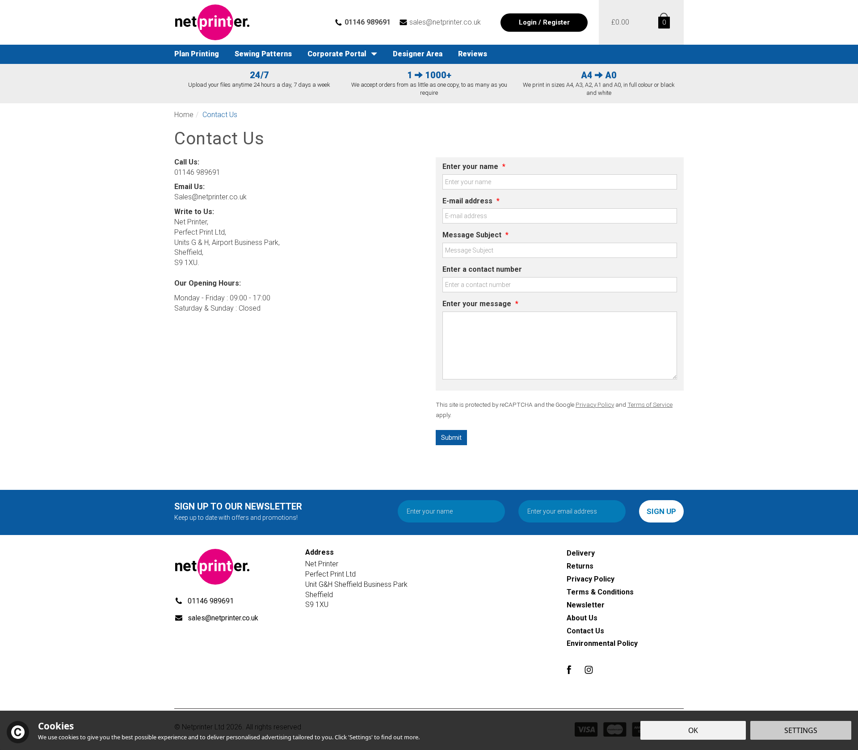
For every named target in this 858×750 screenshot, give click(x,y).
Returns (580, 566)
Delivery (581, 553)
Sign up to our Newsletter (238, 511)
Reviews (472, 54)
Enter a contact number (482, 269)
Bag (662, 22)
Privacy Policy (595, 404)
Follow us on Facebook (568, 669)
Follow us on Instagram (588, 669)
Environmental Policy (602, 643)
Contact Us (585, 631)
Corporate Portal (336, 54)
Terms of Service (650, 404)
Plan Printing (196, 54)
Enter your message (480, 303)
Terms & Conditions (600, 592)
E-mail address (471, 201)
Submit (451, 437)
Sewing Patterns (263, 54)
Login (528, 22)
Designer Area (417, 54)
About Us (582, 618)
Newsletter (586, 605)
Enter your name (473, 166)
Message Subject (475, 235)
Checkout (620, 22)
